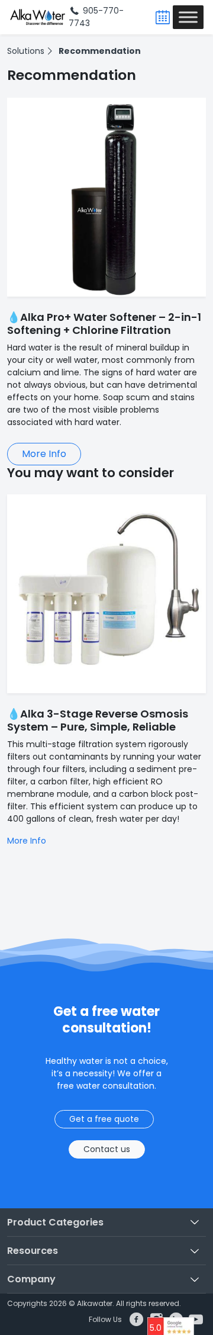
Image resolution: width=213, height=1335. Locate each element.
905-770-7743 (96, 17)
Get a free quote (104, 1119)
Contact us (106, 1149)
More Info (44, 454)
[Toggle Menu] (188, 16)
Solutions (25, 51)
